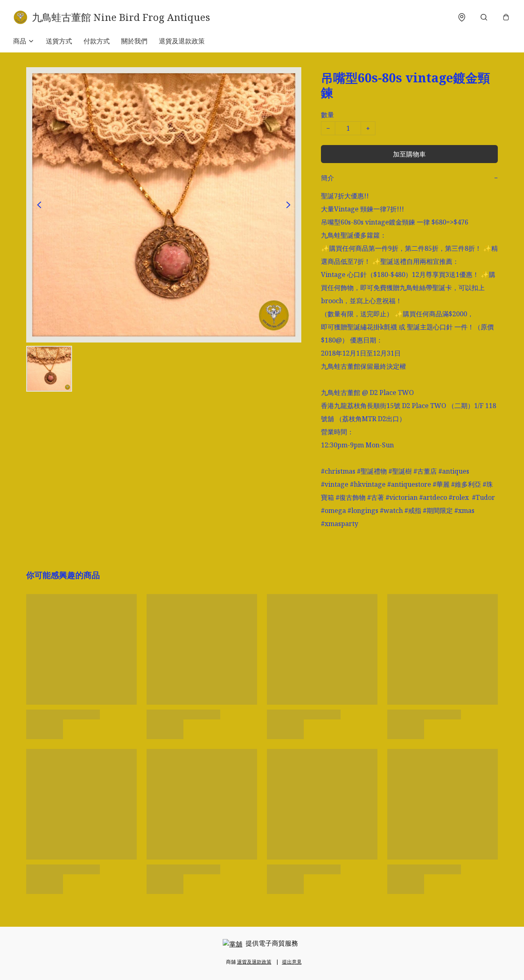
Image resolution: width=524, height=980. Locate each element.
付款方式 (97, 40)
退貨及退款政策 (182, 40)
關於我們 (134, 40)
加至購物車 (409, 154)
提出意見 (292, 961)
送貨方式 (59, 40)
